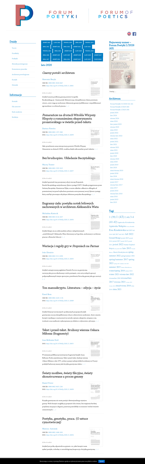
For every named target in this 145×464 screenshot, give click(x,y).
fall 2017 (116, 234)
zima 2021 (58, 51)
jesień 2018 (77, 55)
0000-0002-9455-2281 (55, 386)
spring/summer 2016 (127, 256)
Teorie (14, 48)
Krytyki (14, 80)
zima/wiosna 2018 (116, 179)
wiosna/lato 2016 (116, 194)
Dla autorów (16, 107)
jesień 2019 (56, 55)
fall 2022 (129, 234)
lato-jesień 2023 (116, 124)
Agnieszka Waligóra (117, 226)
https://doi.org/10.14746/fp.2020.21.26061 (60, 86)
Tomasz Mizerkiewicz (126, 267)
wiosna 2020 (89, 51)
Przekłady (15, 53)
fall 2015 (129, 230)
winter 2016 (129, 271)
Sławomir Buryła (49, 79)
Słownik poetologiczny (20, 64)
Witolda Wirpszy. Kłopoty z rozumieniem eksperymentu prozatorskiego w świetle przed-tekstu (69, 119)
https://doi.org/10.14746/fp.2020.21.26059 (60, 135)
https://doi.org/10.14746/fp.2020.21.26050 (60, 389)
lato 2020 (78, 51)
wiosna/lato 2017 (116, 185)
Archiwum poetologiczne (20, 74)
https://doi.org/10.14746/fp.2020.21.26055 (60, 259)
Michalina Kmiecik (50, 213)
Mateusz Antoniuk (49, 428)
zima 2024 (78, 42)
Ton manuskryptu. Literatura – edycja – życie (71, 288)
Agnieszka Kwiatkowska (126, 222)
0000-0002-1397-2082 (55, 132)
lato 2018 (87, 55)
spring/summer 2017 (118, 259)
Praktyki (15, 59)
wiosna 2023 (89, 42)
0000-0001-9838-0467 (55, 83)
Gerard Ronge (115, 237)
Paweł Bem (46, 294)
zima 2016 (67, 59)
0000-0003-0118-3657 (55, 217)
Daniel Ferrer (47, 382)
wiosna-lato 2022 (116, 136)
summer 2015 (115, 266)
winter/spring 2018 (117, 270)
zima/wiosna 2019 (116, 171)
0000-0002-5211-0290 (55, 256)
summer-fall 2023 (124, 263)
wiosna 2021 (47, 51)
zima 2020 (46, 55)
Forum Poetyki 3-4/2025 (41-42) (121, 104)
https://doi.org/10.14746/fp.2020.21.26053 (60, 343)
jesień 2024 (46, 42)
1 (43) (120, 216)
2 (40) (127, 217)
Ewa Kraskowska (117, 230)
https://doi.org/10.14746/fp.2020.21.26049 (60, 301)
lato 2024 (57, 42)
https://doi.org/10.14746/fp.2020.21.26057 (60, 171)
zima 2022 (67, 47)
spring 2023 (117, 263)
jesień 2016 (56, 59)
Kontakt (14, 101)
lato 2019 (67, 55)
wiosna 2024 (68, 42)
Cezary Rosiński (130, 226)
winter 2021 (114, 274)
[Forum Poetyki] (24, 15)
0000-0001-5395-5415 (55, 168)
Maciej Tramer (48, 164)
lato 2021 (87, 47)
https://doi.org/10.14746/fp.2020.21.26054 (60, 435)
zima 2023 (46, 47)
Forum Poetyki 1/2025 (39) (119, 110)
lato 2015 (87, 59)
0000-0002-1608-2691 (55, 432)
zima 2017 (46, 59)
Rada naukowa (17, 112)
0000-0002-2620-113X (55, 298)
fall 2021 (122, 234)
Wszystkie (98, 59)
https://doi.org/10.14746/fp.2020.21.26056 (60, 219)
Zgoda (102, 461)
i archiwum (58, 73)
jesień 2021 (77, 47)
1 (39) (112, 217)
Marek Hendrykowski (120, 252)
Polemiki (15, 85)
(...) (67, 106)
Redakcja (15, 117)
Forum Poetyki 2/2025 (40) (119, 107)
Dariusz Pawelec (49, 128)
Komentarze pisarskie (19, 69)
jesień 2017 (98, 55)
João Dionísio (48, 252)
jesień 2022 (56, 47)
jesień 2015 (77, 59)
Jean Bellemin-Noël (50, 340)
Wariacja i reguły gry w (70, 246)
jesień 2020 (68, 51)
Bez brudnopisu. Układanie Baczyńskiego (68, 158)
